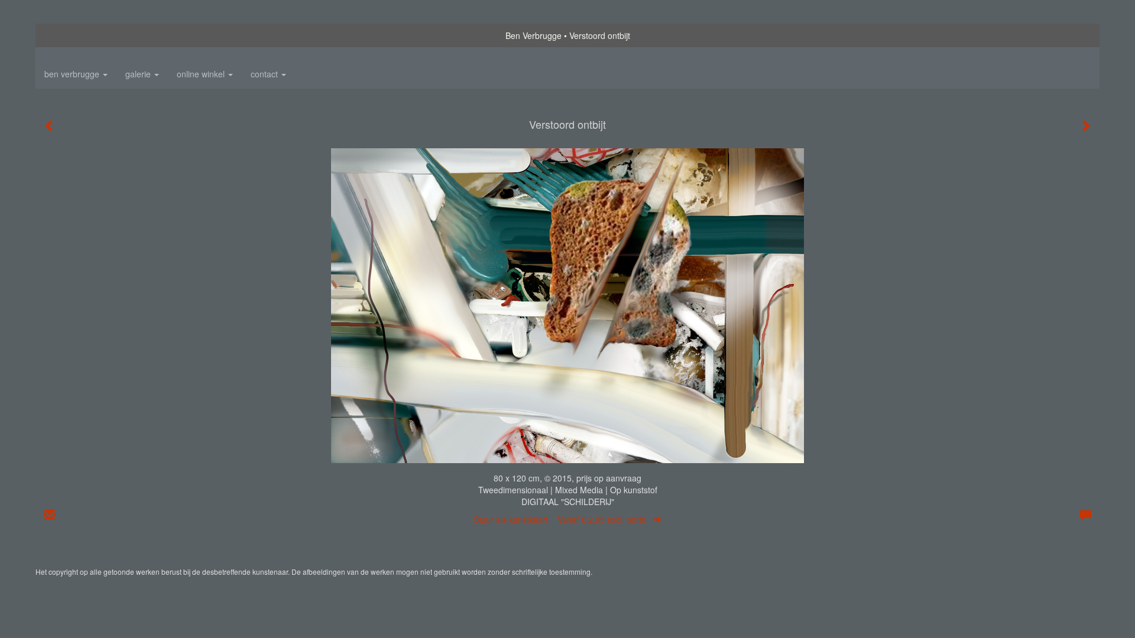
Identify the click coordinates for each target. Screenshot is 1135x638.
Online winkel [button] (202, 74)
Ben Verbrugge (533, 35)
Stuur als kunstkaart (560, 519)
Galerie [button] (139, 74)
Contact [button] (265, 74)
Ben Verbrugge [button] (73, 74)
